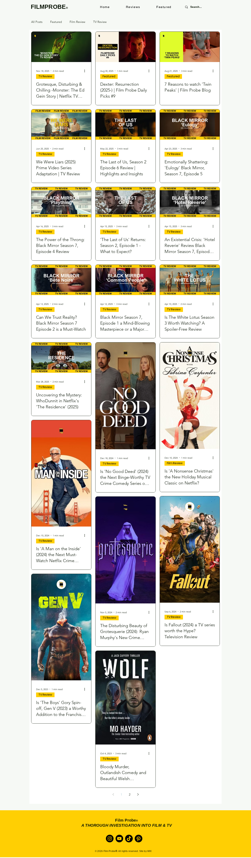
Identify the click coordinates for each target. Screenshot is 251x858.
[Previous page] (113, 794)
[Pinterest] (138, 838)
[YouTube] (119, 838)
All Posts (36, 22)
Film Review (77, 22)
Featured (56, 22)
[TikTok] (129, 838)
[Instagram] (110, 838)
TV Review (100, 22)
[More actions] (86, 70)
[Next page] (137, 794)
